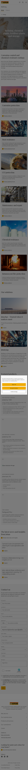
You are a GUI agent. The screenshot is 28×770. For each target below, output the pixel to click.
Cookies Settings (14, 391)
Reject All (14, 384)
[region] (14, 385)
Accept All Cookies (14, 388)
